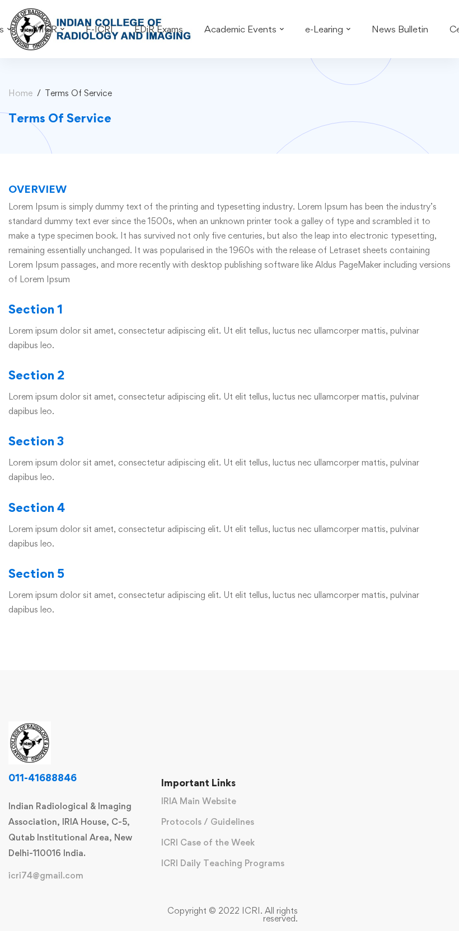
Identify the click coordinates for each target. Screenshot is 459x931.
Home (20, 93)
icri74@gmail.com (45, 876)
